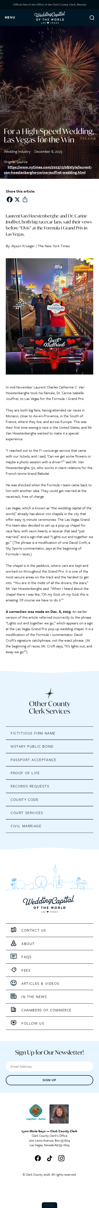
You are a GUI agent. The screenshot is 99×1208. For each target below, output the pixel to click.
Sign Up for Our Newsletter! (49, 1052)
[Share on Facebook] (9, 199)
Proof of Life (25, 772)
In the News (34, 996)
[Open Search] (92, 17)
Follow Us (32, 1023)
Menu (10, 17)
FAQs (26, 956)
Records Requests (30, 786)
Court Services (27, 812)
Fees (26, 970)
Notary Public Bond (32, 746)
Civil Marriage (26, 826)
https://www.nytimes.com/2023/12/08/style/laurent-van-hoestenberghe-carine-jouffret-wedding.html (48, 169)
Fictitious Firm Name (33, 733)
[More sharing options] (25, 199)
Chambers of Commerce (46, 1010)
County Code (25, 799)
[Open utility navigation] (49, 1205)
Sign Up (49, 1080)
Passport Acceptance (33, 759)
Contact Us (33, 930)
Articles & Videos (40, 983)
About (28, 943)
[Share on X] (17, 199)
